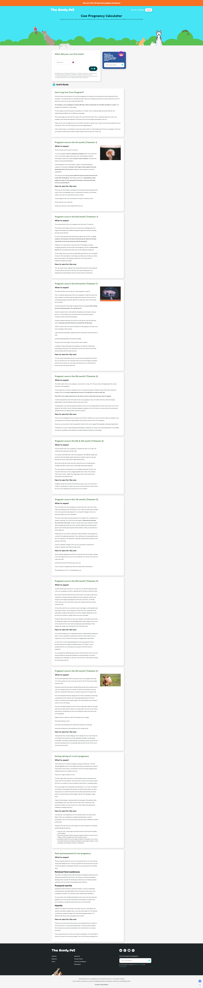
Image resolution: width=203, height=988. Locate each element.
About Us (77, 956)
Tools (53, 962)
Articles (54, 956)
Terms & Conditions (80, 962)
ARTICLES (134, 10)
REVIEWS (141, 10)
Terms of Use (139, 964)
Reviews (54, 959)
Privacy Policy (78, 959)
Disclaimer (77, 964)
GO (92, 68)
